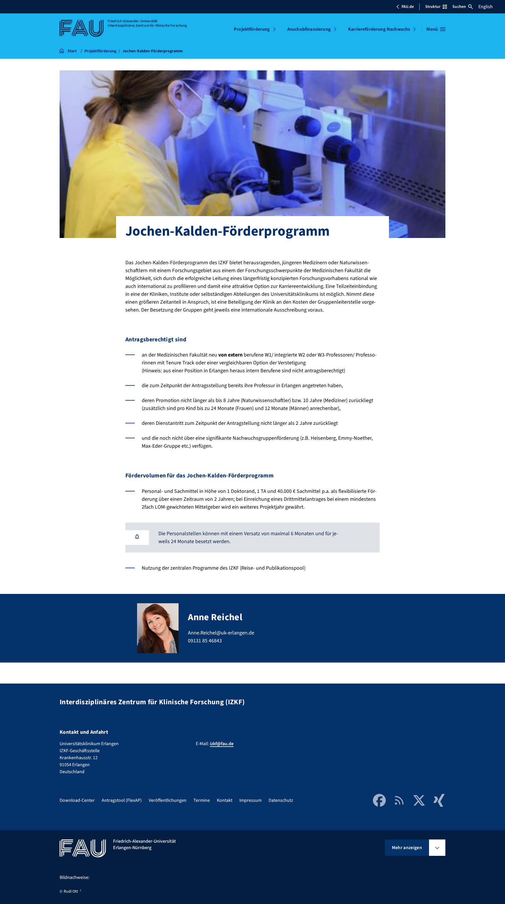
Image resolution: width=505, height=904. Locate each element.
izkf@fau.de (222, 743)
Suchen (459, 7)
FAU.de (408, 7)
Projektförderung (252, 29)
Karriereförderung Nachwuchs (379, 29)
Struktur (432, 7)
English (485, 7)
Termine (201, 800)
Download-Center (77, 800)
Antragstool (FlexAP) (122, 800)
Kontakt (224, 800)
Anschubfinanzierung (309, 29)
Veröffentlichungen (167, 800)
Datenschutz (281, 800)
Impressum (250, 800)
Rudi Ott (71, 891)
